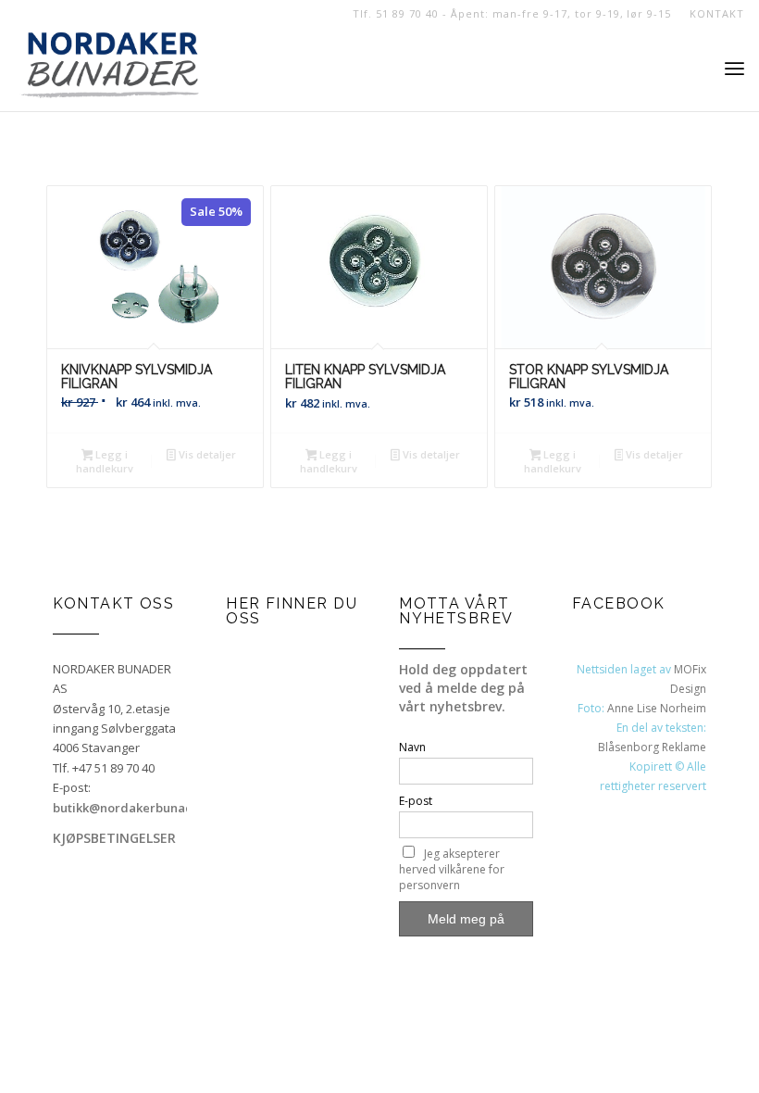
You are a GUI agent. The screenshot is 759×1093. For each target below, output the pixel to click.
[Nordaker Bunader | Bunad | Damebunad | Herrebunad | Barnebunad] (110, 69)
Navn (412, 747)
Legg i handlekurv (104, 461)
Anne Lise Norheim (656, 708)
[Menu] (734, 69)
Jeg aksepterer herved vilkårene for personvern (451, 869)
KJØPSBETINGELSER (114, 838)
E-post (415, 801)
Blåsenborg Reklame (652, 747)
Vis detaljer (206, 454)
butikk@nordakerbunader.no (138, 807)
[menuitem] (711, 14)
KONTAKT (716, 13)
